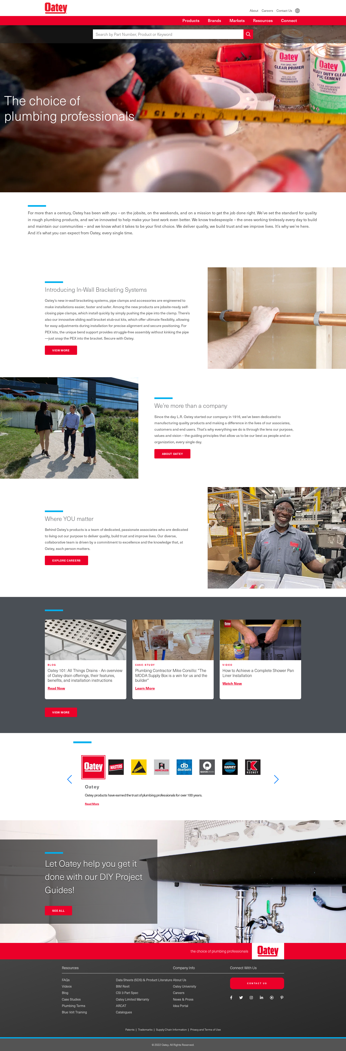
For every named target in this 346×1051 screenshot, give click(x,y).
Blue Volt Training (74, 1012)
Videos (67, 986)
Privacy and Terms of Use (205, 1029)
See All (58, 911)
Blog (65, 993)
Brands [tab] (214, 20)
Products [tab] (190, 20)
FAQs (66, 980)
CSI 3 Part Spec (127, 993)
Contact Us (284, 10)
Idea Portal (180, 1006)
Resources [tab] (263, 20)
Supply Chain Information (171, 1029)
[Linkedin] (261, 997)
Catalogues (124, 1012)
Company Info (184, 967)
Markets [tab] (237, 20)
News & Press (183, 999)
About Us (179, 980)
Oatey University (184, 986)
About (254, 10)
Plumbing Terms (73, 1006)
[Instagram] (251, 997)
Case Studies (71, 999)
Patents (130, 1029)
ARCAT (121, 1006)
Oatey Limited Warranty (132, 999)
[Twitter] (241, 997)
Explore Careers (66, 560)
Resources (70, 967)
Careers (267, 10)
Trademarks (145, 1029)
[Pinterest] (282, 997)
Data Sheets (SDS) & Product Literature (144, 980)
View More (60, 350)
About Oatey (172, 454)
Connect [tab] (289, 20)
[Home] (56, 8)
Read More (92, 804)
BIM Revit (123, 986)
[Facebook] (231, 997)
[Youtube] (272, 997)
